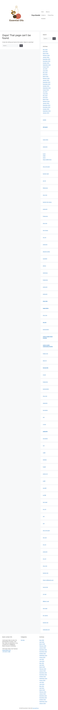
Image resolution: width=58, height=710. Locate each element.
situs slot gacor (46, 166)
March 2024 (45, 99)
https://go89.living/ (47, 159)
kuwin (44, 153)
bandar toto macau (47, 202)
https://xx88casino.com (48, 580)
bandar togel (46, 173)
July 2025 (45, 68)
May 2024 (45, 95)
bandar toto (45, 573)
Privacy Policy (50, 15)
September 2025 (47, 65)
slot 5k (44, 180)
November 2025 (46, 61)
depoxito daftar (46, 251)
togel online (45, 139)
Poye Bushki (36, 15)
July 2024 (45, 91)
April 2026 (45, 51)
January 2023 (46, 112)
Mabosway (45, 188)
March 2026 (45, 53)
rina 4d (44, 237)
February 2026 (46, 55)
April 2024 (45, 97)
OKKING (45, 459)
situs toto (45, 195)
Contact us (43, 15)
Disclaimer (43, 18)
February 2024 (46, 101)
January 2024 (46, 103)
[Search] (21, 45)
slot (44, 417)
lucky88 (44, 488)
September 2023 (47, 111)
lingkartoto (45, 216)
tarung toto (45, 367)
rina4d (44, 374)
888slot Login (46, 601)
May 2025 (45, 72)
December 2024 (46, 82)
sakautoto (45, 146)
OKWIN (44, 120)
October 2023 (46, 109)
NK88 (44, 155)
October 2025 (46, 63)
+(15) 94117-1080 (6, 651)
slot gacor (45, 127)
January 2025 (46, 80)
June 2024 (45, 93)
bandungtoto (46, 329)
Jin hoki (44, 594)
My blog (22, 640)
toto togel (45, 502)
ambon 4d (45, 474)
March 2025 (45, 76)
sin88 (44, 481)
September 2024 (47, 88)
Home (42, 11)
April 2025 (45, 74)
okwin (44, 157)
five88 (44, 466)
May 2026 (45, 49)
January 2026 (46, 57)
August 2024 (46, 89)
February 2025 (46, 78)
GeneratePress (36, 708)
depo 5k (45, 360)
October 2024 (46, 86)
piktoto (44, 265)
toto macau (45, 230)
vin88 (44, 452)
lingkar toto (45, 353)
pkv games (45, 615)
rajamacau (45, 272)
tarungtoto (45, 410)
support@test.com (6, 650)
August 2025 (46, 66)
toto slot (45, 537)
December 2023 (46, 105)
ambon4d (45, 209)
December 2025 (46, 59)
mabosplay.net (46, 629)
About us (48, 11)
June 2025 (45, 70)
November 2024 (46, 84)
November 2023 (46, 107)
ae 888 (44, 495)
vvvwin (44, 424)
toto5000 (45, 258)
